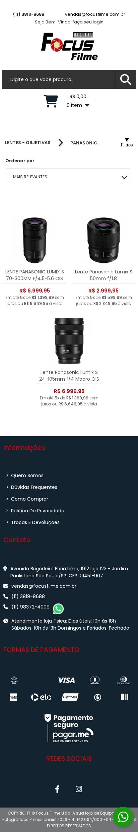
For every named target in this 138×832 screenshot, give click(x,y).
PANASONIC (83, 143)
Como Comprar (27, 499)
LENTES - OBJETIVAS (28, 142)
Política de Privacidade (35, 510)
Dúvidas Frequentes (31, 487)
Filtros (127, 144)
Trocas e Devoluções (33, 522)
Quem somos (25, 475)
